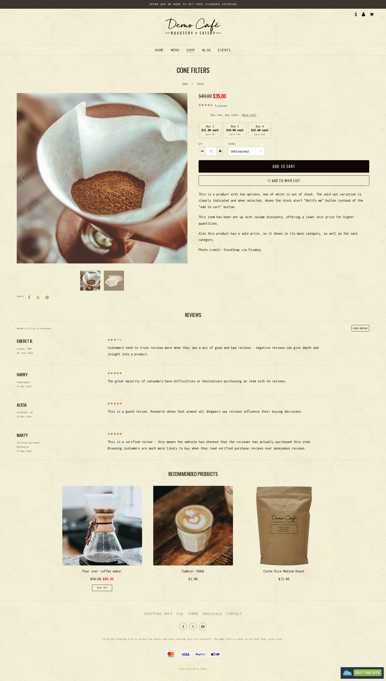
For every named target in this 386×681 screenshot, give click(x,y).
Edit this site (367, 673)
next (180, 178)
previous (23, 178)
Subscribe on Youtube (203, 626)
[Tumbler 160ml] (193, 538)
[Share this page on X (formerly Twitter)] (38, 297)
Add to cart (284, 166)
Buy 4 (259, 130)
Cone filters (102, 178)
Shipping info (158, 614)
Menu (175, 50)
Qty (201, 144)
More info (249, 115)
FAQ (180, 614)
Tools (200, 83)
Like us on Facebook (183, 626)
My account (363, 14)
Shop (191, 50)
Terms (193, 614)
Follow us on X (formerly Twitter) (193, 626)
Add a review (360, 328)
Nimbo (203, 668)
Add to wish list (285, 180)
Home (159, 50)
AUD (355, 14)
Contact (234, 614)
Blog (206, 50)
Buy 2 (210, 130)
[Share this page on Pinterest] (47, 297)
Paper (232, 144)
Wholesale (212, 614)
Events (224, 50)
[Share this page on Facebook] (29, 297)
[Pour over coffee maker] (102, 538)
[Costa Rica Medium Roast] (284, 538)
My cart (371, 14)
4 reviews (221, 105)
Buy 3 (234, 130)
